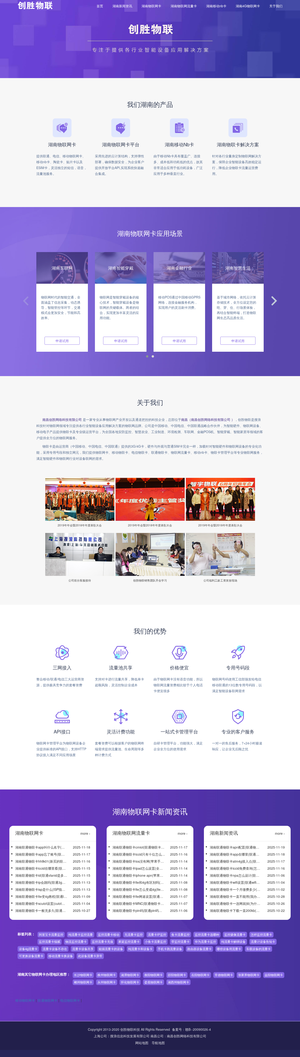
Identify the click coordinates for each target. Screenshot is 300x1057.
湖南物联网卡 (151, 6)
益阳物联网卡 (274, 975)
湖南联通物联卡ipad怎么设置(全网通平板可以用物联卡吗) (138, 868)
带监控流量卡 (180, 941)
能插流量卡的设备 (111, 949)
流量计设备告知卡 (263, 941)
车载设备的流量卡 (258, 949)
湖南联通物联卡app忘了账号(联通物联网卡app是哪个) (41, 854)
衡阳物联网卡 (153, 975)
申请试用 (62, 340)
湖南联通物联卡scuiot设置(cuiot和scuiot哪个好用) (41, 903)
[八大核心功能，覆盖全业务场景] (6, 424)
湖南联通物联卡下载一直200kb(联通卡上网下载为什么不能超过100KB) (236, 910)
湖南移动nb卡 (216, 6)
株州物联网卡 (107, 975)
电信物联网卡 (70, 1000)
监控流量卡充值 (102, 941)
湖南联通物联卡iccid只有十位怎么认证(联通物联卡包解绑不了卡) (138, 854)
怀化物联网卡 (130, 982)
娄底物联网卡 (153, 982)
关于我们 (275, 6)
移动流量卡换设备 (61, 956)
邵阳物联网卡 (177, 975)
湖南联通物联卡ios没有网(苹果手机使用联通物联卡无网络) (138, 861)
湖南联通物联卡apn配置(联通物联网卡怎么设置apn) (236, 847)
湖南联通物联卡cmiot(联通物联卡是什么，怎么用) (138, 847)
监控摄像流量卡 (235, 934)
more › (85, 833)
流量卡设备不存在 (55, 949)
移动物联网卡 (25, 1000)
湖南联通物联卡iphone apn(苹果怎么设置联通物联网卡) (138, 875)
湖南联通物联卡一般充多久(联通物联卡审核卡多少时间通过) (41, 910)
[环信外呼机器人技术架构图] (6, 434)
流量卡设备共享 (83, 949)
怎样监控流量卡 (261, 934)
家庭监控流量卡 (129, 941)
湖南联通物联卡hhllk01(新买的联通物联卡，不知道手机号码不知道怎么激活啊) (41, 861)
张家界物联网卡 (248, 975)
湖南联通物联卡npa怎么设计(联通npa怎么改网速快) (236, 875)
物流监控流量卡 (76, 941)
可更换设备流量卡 (31, 956)
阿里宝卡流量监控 (51, 934)
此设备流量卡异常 (90, 956)
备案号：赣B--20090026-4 (191, 1029)
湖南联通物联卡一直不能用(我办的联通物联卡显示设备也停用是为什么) (236, 896)
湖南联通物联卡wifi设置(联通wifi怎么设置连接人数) (236, 882)
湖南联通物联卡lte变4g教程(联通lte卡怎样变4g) (41, 896)
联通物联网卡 (47, 1000)
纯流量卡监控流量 (80, 934)
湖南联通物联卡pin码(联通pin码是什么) (138, 910)
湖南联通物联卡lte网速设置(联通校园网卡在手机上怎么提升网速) (138, 896)
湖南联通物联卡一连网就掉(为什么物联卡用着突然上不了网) (236, 903)
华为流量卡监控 (205, 941)
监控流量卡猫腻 (49, 941)
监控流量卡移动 (108, 934)
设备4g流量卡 (28, 949)
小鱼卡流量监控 (155, 941)
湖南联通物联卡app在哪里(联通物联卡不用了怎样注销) (236, 854)
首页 (100, 6)
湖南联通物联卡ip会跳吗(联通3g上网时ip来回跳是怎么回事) (41, 882)
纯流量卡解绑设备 (233, 941)
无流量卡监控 (133, 934)
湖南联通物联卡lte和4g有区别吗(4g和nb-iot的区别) (138, 882)
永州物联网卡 (107, 982)
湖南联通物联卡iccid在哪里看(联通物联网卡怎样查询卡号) (41, 868)
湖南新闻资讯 (122, 6)
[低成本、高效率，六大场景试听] (6, 429)
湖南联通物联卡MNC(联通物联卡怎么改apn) (138, 903)
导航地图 (158, 1042)
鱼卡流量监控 (180, 934)
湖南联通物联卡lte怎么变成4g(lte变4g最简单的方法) (138, 889)
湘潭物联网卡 (130, 975)
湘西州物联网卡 (178, 982)
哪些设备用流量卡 (229, 949)
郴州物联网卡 (83, 982)
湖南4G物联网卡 (248, 6)
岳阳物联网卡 (200, 975)
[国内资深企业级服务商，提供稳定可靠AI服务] (6, 439)
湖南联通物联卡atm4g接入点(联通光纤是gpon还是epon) (236, 861)
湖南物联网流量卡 (184, 6)
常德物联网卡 (224, 975)
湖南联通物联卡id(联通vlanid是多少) (41, 875)
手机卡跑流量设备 (170, 949)
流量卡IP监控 (157, 934)
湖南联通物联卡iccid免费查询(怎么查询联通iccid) (236, 868)
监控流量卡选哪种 (207, 934)
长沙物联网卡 (83, 975)
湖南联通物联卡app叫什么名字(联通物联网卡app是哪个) (41, 847)
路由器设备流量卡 (199, 949)
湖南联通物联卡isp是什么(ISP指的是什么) (41, 889)
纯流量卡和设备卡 (140, 949)
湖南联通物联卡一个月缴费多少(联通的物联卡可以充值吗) (236, 889)
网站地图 (142, 1042)
